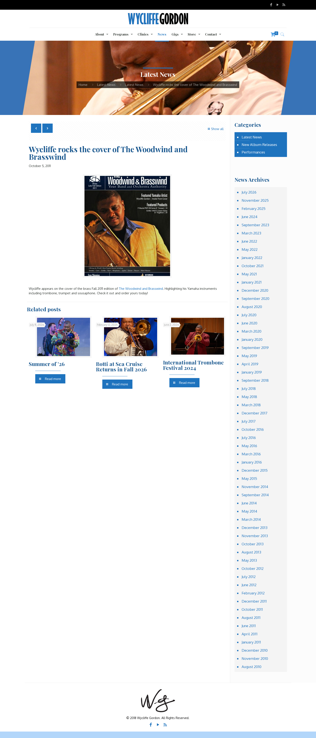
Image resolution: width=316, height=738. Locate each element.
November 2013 (255, 535)
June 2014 (249, 503)
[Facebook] (271, 4)
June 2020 (249, 323)
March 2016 (251, 454)
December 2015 (255, 470)
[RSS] (284, 4)
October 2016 (253, 429)
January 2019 (252, 372)
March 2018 (251, 405)
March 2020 (251, 331)
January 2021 (252, 282)
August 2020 (252, 306)
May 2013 (249, 560)
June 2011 (249, 625)
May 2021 (249, 274)
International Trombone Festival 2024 (193, 365)
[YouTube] (277, 4)
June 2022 (249, 241)
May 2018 (249, 396)
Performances (253, 152)
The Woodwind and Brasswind (141, 289)
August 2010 (251, 666)
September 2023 (255, 225)
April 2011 (250, 634)
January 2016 (252, 462)
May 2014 (249, 511)
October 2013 (253, 544)
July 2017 (249, 421)
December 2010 (255, 650)
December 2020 (255, 290)
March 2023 (251, 233)
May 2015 (249, 478)
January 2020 (252, 339)
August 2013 (251, 552)
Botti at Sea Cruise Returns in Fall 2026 (121, 366)
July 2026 (249, 192)
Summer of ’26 (47, 363)
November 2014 (255, 486)
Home (83, 85)
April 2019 (250, 364)
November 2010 (255, 658)
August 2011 (251, 617)
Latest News (106, 85)
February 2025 (253, 208)
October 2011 (252, 609)
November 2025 (255, 200)
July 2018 (249, 388)
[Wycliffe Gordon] (158, 19)
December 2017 (254, 413)
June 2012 (249, 585)
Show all (217, 129)
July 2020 (249, 315)
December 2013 (254, 527)
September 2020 (255, 298)
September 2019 (255, 347)
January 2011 (251, 642)
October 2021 (253, 266)
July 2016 (249, 437)
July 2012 (249, 576)
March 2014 (251, 519)
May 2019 (249, 355)
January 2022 (252, 257)
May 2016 (249, 445)
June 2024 (249, 216)
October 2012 (253, 568)
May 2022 (250, 249)
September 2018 (255, 380)
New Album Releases (259, 144)
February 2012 (253, 593)
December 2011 (254, 601)
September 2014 (255, 495)
